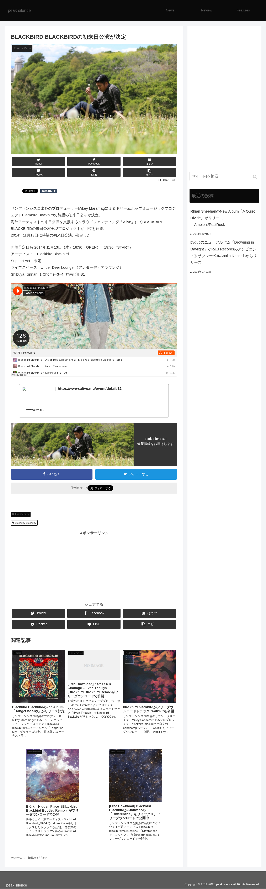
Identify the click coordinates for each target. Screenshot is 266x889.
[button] (255, 177)
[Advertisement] (94, 565)
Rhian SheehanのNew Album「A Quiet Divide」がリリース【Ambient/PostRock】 (222, 218)
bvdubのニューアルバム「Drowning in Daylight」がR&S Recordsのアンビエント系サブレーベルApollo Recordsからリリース (223, 252)
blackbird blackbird (25, 522)
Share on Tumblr (48, 191)
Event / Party (22, 514)
